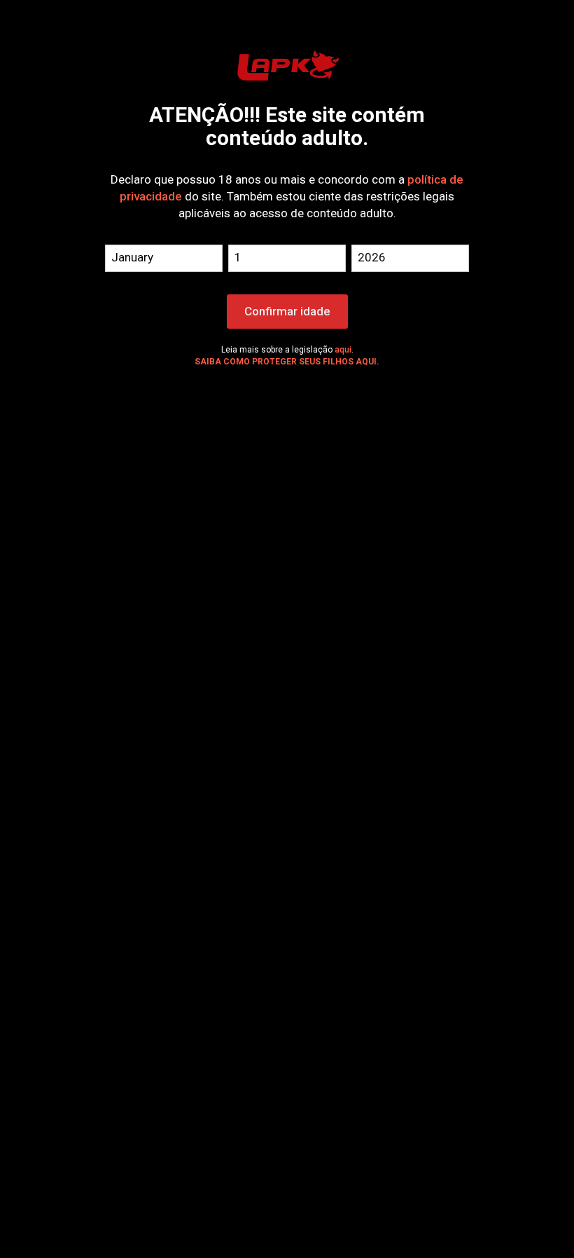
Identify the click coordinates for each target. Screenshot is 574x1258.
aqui (343, 350)
